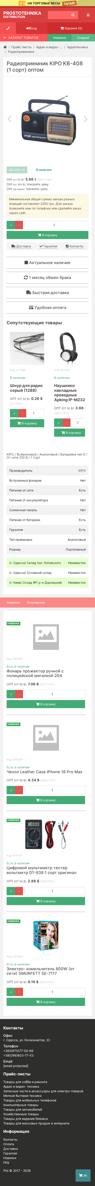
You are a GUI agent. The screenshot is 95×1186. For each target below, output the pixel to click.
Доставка (23, 246)
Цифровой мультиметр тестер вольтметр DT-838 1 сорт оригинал (41, 870)
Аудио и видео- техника (21, 1086)
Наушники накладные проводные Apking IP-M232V (71, 392)
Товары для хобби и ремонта (25, 1082)
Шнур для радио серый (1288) (26, 388)
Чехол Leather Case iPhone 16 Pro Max (44, 771)
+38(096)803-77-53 (18, 1055)
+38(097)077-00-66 (18, 1051)
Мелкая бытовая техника (22, 1095)
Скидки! (83, 37)
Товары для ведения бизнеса (25, 1118)
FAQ (6, 1162)
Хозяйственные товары (21, 1114)
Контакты (76, 246)
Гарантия (50, 246)
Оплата (8, 1144)
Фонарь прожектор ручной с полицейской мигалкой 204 (35, 673)
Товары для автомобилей (22, 1109)
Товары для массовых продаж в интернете (36, 1123)
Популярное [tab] (36, 602)
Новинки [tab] (13, 602)
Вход (33, 28)
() (73, 28)
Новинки (59, 37)
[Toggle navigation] (88, 15)
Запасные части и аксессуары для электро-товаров (43, 1091)
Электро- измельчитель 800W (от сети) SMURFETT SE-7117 (40, 971)
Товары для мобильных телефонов (29, 1100)
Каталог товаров (23, 37)
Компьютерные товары (20, 1105)
